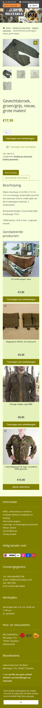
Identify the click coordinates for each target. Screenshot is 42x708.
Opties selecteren (21, 487)
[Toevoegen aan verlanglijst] (5, 243)
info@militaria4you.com (20, 579)
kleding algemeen (10, 159)
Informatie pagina (11, 521)
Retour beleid (9, 527)
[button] (35, 43)
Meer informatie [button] (28, 696)
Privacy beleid (9, 534)
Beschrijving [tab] (11, 172)
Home (8, 28)
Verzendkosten (10, 531)
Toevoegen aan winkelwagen (20, 138)
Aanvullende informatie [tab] (16, 177)
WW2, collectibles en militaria (17, 511)
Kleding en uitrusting (21, 28)
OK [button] (21, 702)
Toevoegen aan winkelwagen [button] (21, 299)
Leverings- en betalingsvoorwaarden (20, 524)
